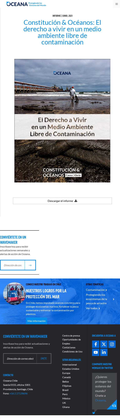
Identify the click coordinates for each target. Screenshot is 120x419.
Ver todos (92, 308)
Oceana (100, 400)
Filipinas (66, 385)
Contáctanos (68, 347)
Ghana (66, 406)
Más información (37, 320)
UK (64, 402)
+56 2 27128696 (19, 393)
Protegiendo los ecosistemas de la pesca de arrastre (96, 299)
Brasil (65, 389)
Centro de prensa (71, 335)
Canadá (66, 377)
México (66, 398)
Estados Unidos (70, 368)
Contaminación (95, 289)
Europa (66, 372)
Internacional (69, 364)
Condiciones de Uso (72, 351)
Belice (65, 381)
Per (64, 394)
